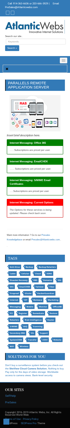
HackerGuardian (45, 293)
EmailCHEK (24, 286)
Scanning (37, 326)
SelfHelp (10, 395)
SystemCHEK (16, 339)
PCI (11, 313)
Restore (53, 313)
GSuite (28, 293)
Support (44, 333)
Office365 (57, 306)
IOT (26, 300)
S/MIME (13, 326)
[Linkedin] (12, 12)
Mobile (30, 306)
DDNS (49, 273)
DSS (12, 286)
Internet (14, 300)
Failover (40, 286)
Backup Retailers (47, 267)
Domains (47, 280)
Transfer (32, 339)
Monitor (43, 306)
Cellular (25, 273)
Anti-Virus (15, 267)
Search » (12, 48)
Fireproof (14, 293)
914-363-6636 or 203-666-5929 (30, 3)
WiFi (12, 346)
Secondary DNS (17, 333)
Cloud (38, 273)
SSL (32, 333)
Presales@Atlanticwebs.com (45, 239)
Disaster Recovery (19, 280)
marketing (53, 300)
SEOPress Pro (28, 423)
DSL (59, 280)
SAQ (25, 326)
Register (23, 313)
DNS (35, 280)
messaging (15, 306)
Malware (37, 300)
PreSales (10, 402)
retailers (14, 320)
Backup (29, 267)
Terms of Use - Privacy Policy (21, 419)
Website (57, 339)
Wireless (24, 346)
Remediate (38, 313)
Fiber (51, 286)
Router (50, 320)
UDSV (45, 339)
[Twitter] (7, 12)
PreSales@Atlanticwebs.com (21, 7)
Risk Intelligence (33, 320)
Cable (12, 273)
